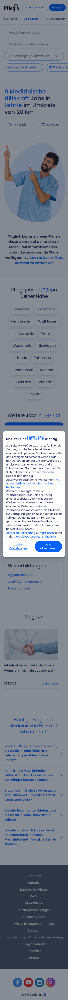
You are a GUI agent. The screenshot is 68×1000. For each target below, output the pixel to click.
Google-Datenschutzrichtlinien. (35, 536)
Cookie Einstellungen (18, 546)
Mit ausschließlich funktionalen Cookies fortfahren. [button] (33, 483)
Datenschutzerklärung (20, 533)
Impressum (46, 533)
